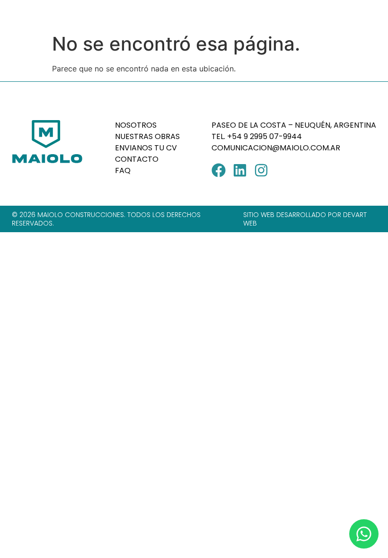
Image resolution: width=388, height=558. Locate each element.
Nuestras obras (147, 136)
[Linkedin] (240, 170)
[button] (368, 14)
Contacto (137, 159)
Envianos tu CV (146, 147)
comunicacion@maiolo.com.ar (276, 147)
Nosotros (136, 125)
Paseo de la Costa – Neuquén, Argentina (294, 125)
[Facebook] (219, 170)
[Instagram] (261, 170)
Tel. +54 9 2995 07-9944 (258, 136)
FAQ (123, 170)
